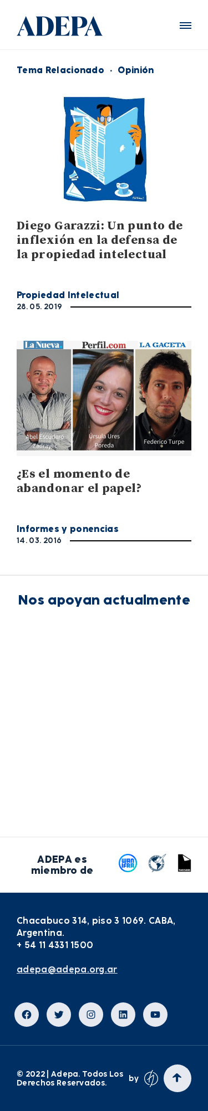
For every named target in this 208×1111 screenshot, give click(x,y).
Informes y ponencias (68, 529)
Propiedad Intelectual (68, 295)
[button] (185, 25)
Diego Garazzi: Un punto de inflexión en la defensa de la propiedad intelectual (99, 240)
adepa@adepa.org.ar (67, 969)
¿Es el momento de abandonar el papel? (79, 481)
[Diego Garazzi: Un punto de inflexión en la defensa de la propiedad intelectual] (104, 149)
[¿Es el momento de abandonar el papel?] (104, 398)
